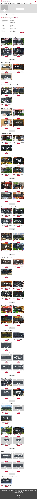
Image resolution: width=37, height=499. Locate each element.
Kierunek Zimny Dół (18, 455)
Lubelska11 (18, 185)
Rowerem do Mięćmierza (18, 465)
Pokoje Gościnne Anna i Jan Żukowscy (18, 41)
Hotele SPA (12, 25)
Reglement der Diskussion (18, 490)
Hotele (3, 25)
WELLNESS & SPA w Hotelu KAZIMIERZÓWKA (18, 262)
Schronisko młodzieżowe (6, 221)
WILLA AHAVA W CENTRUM (18, 67)
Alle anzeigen (12, 59)
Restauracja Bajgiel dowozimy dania (18, 319)
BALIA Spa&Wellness (6, 271)
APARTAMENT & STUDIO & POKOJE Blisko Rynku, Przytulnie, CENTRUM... (6, 53)
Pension (6, 122)
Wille (2, 22)
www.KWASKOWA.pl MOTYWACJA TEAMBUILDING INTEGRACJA (6, 91)
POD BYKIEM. (18, 309)
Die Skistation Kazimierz (6, 481)
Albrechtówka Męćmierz (6, 418)
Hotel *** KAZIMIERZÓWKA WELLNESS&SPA (6, 246)
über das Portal (25, 490)
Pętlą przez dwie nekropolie (6, 456)
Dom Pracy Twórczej (6, 236)
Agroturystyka (13, 22)
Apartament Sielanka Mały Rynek (6, 195)
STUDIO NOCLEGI (6, 66)
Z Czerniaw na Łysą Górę (6, 357)
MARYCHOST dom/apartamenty (18, 195)
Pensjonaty (12, 20)
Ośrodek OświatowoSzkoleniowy (19, 90)
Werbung (31, 490)
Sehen (6, 72)
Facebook (17, 497)
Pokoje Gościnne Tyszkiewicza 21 (18, 170)
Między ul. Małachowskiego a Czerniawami (18, 357)
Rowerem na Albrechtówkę (6, 465)
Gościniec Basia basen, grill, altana (18, 221)
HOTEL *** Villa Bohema (18, 236)
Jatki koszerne (18, 430)
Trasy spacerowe (14, 28)
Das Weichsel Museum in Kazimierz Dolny (18, 392)
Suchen (22, 32)
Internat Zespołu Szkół (18, 211)
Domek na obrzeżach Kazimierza (18, 160)
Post (28, 490)
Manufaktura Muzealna (18, 382)
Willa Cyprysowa (18, 112)
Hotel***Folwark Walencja (18, 246)
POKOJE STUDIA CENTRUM (6, 76)
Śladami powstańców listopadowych (18, 367)
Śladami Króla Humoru (6, 367)
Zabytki (4, 31)
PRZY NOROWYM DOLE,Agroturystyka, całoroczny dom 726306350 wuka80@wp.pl (18, 286)
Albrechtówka (18, 408)
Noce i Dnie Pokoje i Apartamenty (6, 160)
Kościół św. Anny (6, 430)
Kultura (4, 28)
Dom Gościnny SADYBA (6, 284)
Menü (35, 1)
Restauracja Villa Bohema (6, 309)
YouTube (19, 497)
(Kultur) (10, 5)
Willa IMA (18, 138)
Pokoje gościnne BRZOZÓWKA (18, 51)
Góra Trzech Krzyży (6, 408)
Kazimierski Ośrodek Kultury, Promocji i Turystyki (18, 335)
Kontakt (35, 490)
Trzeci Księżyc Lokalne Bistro (6, 319)
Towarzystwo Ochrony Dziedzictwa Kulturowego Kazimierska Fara (6, 345)
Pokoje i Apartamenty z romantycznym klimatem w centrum (18, 123)
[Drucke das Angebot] (4, 10)
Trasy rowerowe (14, 31)
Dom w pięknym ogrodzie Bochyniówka (18, 294)
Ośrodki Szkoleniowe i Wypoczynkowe (5, 20)
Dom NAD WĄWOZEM (6, 294)
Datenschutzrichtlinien (4, 490)
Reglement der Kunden (19, 491)
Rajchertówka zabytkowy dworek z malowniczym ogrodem (6, 100)
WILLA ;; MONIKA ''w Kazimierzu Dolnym (6, 211)
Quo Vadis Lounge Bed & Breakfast (6, 148)
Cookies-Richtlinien (10, 490)
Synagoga (6, 440)
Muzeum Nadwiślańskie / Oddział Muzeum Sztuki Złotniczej (6, 393)
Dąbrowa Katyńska (6, 335)
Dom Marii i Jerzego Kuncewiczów (6, 382)
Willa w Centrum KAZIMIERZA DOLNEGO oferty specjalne (6, 186)
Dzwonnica (18, 440)
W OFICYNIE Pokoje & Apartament (6, 41)
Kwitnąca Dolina (6, 170)
